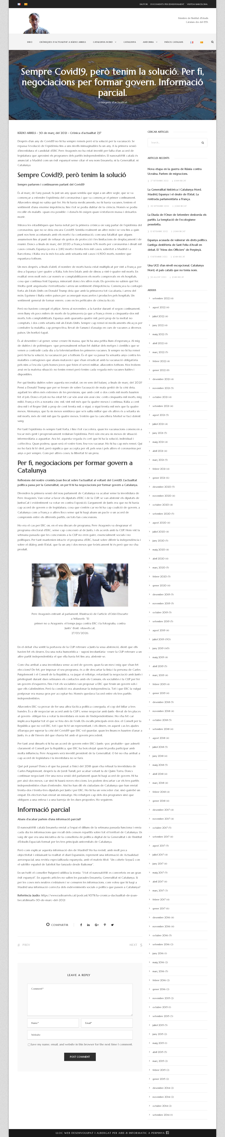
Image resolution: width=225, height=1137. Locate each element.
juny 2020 (159, 540)
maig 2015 (158, 1043)
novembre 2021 (161, 388)
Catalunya (130, 42)
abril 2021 (158, 450)
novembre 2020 (162, 495)
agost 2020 (159, 522)
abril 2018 (158, 773)
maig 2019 (158, 657)
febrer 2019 (159, 684)
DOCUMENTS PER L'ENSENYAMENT (166, 4)
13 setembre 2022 (159, 231)
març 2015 (158, 1061)
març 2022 (158, 352)
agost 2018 (159, 738)
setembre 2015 (161, 1016)
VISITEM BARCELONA (196, 4)
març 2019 (158, 675)
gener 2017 (159, 908)
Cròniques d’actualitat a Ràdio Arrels (62, 42)
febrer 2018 (159, 791)
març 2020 (159, 567)
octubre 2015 (160, 1007)
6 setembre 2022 (159, 256)
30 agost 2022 (158, 277)
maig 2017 (158, 872)
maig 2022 (158, 334)
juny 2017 (158, 863)
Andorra (148, 42)
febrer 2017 (159, 899)
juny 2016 (158, 953)
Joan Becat (180, 180)
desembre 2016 (161, 917)
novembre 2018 (161, 711)
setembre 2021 (161, 406)
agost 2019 (159, 630)
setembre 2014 (161, 1114)
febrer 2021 (159, 468)
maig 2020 (159, 549)
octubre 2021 (160, 397)
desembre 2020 (162, 486)
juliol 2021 (158, 424)
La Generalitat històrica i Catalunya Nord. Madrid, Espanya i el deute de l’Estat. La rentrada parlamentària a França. (174, 194)
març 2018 (158, 782)
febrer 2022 (159, 361)
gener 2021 (159, 477)
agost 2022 (159, 307)
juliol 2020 (159, 531)
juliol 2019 (158, 639)
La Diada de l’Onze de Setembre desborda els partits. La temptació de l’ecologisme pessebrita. (177, 219)
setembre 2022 (161, 298)
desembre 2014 (161, 1088)
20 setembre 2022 (159, 206)
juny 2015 (158, 1034)
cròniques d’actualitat (112, 102)
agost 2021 (159, 415)
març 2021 (158, 459)
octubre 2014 (160, 1105)
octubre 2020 (161, 504)
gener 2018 (159, 800)
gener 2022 (159, 370)
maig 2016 (158, 962)
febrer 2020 (160, 576)
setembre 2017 (161, 836)
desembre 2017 (161, 809)
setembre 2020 (162, 513)
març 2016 (158, 971)
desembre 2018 (161, 702)
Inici (29, 42)
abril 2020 (159, 558)
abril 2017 (158, 881)
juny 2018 (158, 756)
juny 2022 (158, 325)
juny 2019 (158, 648)
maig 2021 (158, 442)
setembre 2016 (161, 944)
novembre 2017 (161, 818)
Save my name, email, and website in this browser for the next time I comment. (82, 1044)
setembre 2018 (161, 729)
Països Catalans (174, 42)
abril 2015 (158, 1052)
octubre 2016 (160, 935)
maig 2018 (158, 765)
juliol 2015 (158, 1025)
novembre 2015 (161, 998)
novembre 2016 (161, 926)
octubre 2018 (160, 720)
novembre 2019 (161, 603)
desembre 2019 (161, 594)
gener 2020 (159, 585)
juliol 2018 (158, 747)
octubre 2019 (160, 612)
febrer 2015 (159, 1070)
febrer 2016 (159, 980)
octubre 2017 (160, 827)
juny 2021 (158, 433)
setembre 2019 (161, 621)
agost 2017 (159, 845)
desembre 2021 (161, 379)
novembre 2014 (161, 1096)
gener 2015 (159, 1079)
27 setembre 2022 (159, 180)
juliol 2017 (158, 854)
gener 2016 (159, 989)
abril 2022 (158, 343)
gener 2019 (159, 693)
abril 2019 (158, 666)
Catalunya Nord (103, 42)
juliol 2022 (158, 316)
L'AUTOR (144, 4)
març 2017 (158, 890)
